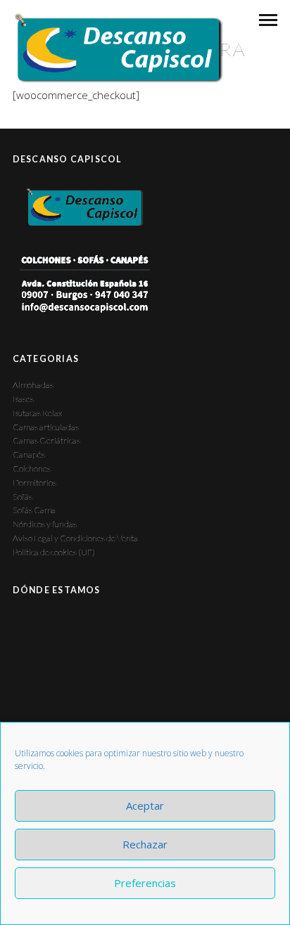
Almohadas (33, 385)
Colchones (32, 468)
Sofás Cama (34, 510)
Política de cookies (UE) (54, 552)
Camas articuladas (46, 427)
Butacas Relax (37, 413)
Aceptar (145, 805)
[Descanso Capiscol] (118, 48)
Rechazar (145, 844)
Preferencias (145, 883)
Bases (23, 399)
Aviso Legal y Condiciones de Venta (75, 538)
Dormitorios (34, 482)
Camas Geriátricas (46, 440)
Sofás (22, 496)
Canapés (29, 454)
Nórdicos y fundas (45, 524)
